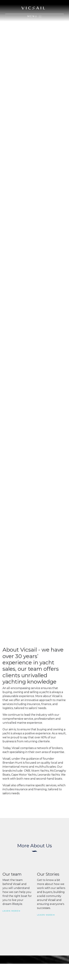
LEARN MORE (10, 911)
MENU (32, 16)
